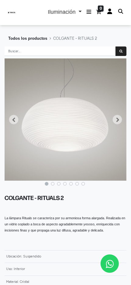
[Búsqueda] (120, 51)
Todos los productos (27, 38)
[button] (89, 13)
